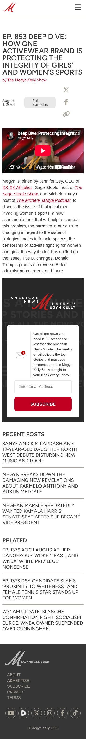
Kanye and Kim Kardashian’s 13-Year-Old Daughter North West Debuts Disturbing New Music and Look (39, 452)
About (14, 675)
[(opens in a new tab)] (10, 713)
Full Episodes (40, 102)
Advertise (18, 681)
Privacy (15, 692)
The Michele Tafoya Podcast (43, 200)
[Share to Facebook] (66, 102)
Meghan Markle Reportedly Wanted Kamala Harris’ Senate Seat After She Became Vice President (41, 513)
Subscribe (18, 686)
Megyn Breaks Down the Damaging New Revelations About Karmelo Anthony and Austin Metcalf (40, 483)
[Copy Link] (66, 114)
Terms (14, 698)
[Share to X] (66, 90)
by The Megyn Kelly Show (24, 80)
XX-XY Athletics (17, 187)
